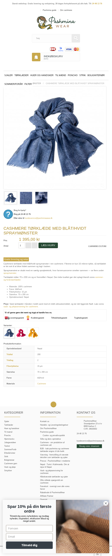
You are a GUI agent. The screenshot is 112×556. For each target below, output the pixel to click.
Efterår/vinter (9, 453)
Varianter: (8, 325)
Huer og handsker (42, 75)
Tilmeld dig (29, 545)
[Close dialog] (105, 503)
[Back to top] (53, 404)
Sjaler (8, 75)
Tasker (7, 446)
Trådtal (10, 354)
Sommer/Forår (13, 84)
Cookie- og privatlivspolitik (54, 435)
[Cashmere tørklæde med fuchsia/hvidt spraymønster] (21, 333)
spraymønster (10, 273)
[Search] (76, 38)
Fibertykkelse (13, 366)
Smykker (8, 470)
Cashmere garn (10, 463)
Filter (28, 84)
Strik (82, 75)
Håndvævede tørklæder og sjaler (54, 477)
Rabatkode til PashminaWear (52, 492)
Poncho (73, 75)
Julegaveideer (10, 442)
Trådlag (10, 360)
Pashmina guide (47, 432)
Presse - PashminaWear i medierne (55, 461)
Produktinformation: (13, 343)
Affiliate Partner (46, 496)
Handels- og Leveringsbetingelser (54, 425)
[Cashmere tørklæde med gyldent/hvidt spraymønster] (33, 333)
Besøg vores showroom (89, 446)
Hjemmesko (9, 439)
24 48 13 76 (97, 3)
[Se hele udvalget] (97, 246)
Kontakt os (44, 421)
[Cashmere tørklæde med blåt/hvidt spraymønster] (11, 198)
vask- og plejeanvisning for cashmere (21, 306)
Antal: (6, 246)
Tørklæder (21, 75)
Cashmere (41, 384)
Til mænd (60, 75)
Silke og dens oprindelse (50, 439)
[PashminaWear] (56, 21)
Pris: (6, 240)
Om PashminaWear (48, 428)
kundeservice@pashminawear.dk (38, 218)
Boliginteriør (96, 75)
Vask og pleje (10, 467)
